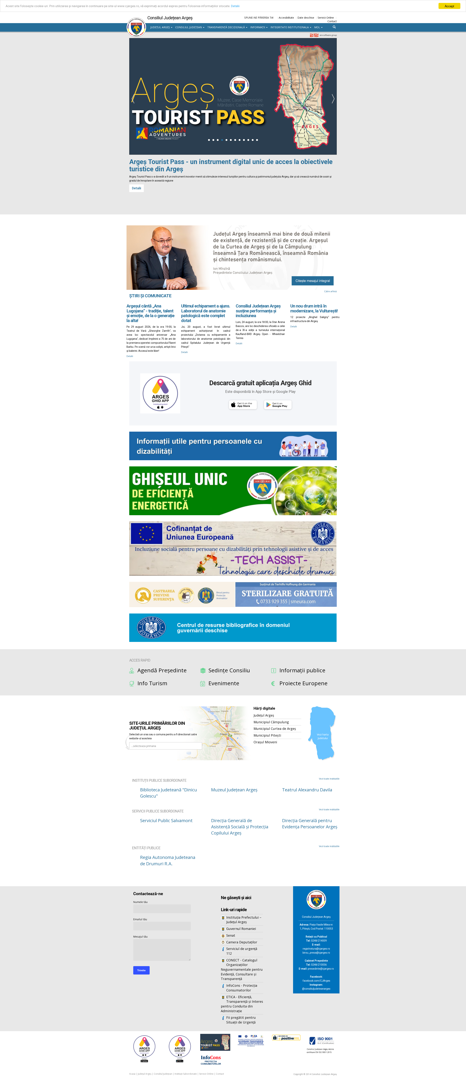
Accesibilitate (286, 17)
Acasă (132, 1073)
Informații (258, 27)
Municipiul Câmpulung (271, 722)
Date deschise (305, 17)
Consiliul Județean (189, 27)
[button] (209, 140)
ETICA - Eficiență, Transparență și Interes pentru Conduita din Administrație (242, 1004)
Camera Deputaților (241, 942)
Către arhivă (330, 291)
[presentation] (133, 99)
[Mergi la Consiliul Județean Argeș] (316, 899)
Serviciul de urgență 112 (241, 951)
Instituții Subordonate (186, 1073)
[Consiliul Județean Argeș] (136, 19)
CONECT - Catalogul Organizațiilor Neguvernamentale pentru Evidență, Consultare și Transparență (242, 969)
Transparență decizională (226, 27)
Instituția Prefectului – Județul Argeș (243, 919)
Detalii (235, 6)
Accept (449, 6)
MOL (317, 27)
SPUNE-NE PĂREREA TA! (258, 17)
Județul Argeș (160, 27)
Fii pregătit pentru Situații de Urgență (241, 1019)
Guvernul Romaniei (241, 928)
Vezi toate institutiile (329, 778)
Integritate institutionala (289, 27)
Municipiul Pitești (267, 735)
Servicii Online (326, 17)
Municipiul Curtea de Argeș (275, 728)
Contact (332, 21)
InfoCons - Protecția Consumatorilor (241, 987)
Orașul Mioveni (265, 742)
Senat (230, 935)
